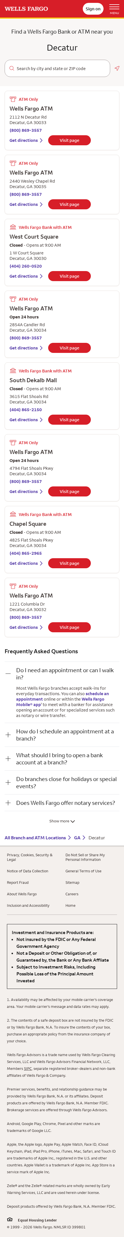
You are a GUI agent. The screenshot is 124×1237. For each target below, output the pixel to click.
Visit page (69, 140)
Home (70, 905)
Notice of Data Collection (27, 871)
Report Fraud (18, 882)
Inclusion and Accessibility (28, 905)
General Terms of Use (83, 871)
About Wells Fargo (22, 894)
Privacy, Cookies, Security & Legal (29, 857)
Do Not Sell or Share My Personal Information (85, 857)
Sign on (93, 8)
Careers (71, 894)
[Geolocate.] (117, 68)
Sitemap (72, 882)
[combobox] (61, 68)
